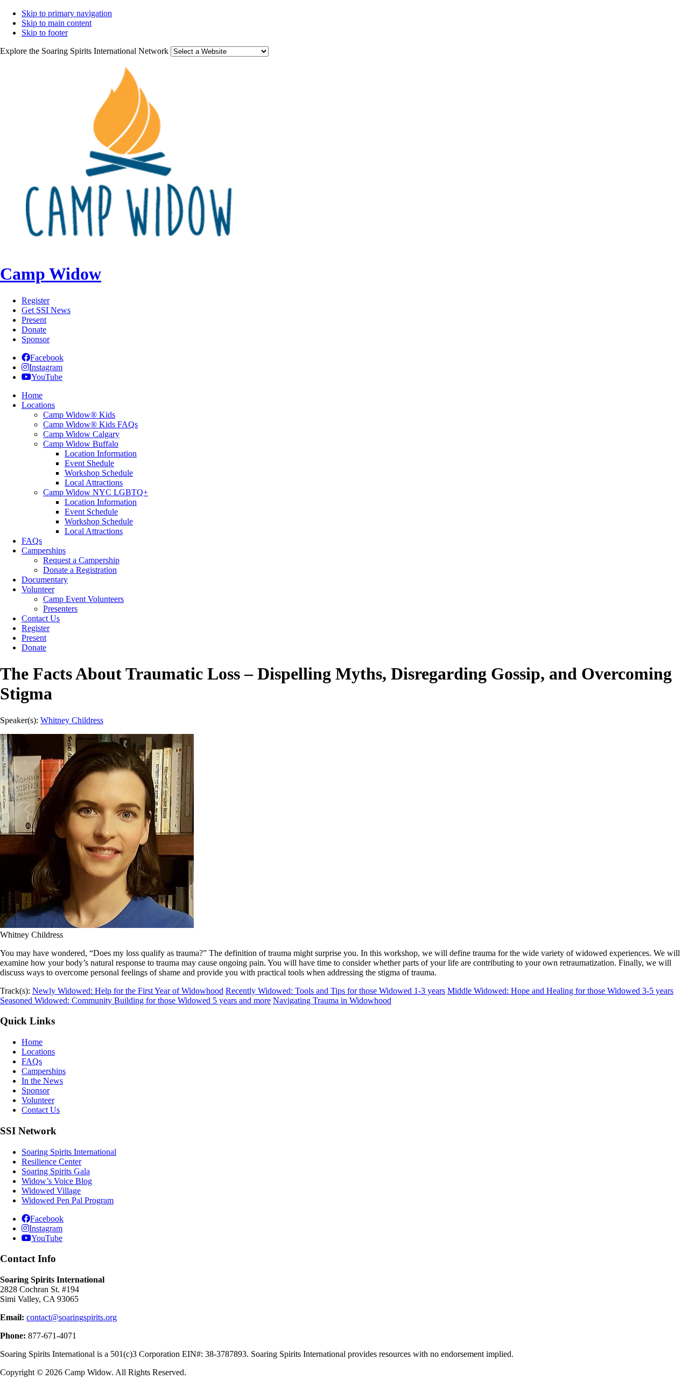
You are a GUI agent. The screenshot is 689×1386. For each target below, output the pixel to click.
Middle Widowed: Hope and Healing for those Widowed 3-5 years (560, 990)
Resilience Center (51, 1161)
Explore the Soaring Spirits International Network (84, 51)
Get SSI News (46, 310)
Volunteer (38, 1100)
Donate (34, 329)
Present (34, 319)
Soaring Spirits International (69, 1151)
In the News (42, 1080)
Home (32, 1042)
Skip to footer (45, 32)
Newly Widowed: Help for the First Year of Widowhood (127, 990)
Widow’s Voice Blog (57, 1181)
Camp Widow (50, 273)
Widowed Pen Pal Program (68, 1200)
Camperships (44, 1071)
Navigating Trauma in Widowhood (332, 1000)
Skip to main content (57, 22)
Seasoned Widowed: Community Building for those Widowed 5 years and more (135, 1000)
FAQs (32, 1061)
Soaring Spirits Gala (56, 1171)
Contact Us (41, 1109)
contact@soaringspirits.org (71, 1317)
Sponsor (36, 339)
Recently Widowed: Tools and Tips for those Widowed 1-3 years (335, 990)
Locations (38, 1051)
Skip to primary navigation (67, 13)
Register (36, 300)
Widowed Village (51, 1190)
